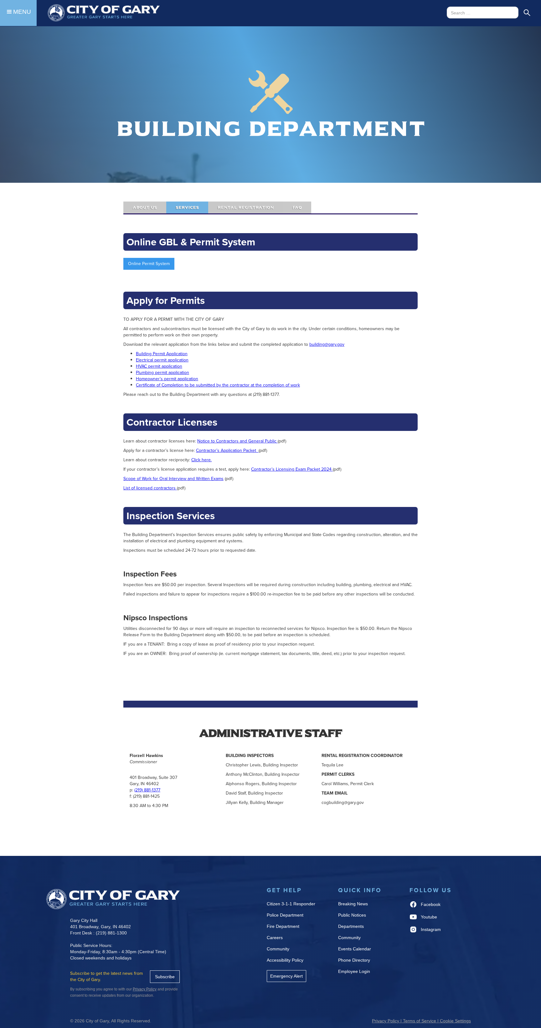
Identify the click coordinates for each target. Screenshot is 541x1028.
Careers (275, 937)
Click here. (201, 460)
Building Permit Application (162, 353)
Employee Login (354, 971)
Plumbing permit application (162, 372)
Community (278, 948)
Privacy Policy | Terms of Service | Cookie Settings (421, 1020)
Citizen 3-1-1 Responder (291, 903)
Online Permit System (149, 263)
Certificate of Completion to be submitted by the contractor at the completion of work (218, 385)
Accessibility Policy (285, 960)
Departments (351, 926)
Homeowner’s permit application (167, 379)
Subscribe (165, 976)
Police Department (285, 915)
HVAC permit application (159, 366)
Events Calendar (354, 948)
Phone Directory (354, 960)
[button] (18, 13)
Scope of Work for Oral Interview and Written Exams (173, 478)
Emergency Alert (286, 976)
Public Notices (352, 915)
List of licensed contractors (150, 488)
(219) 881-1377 (147, 790)
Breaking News (353, 903)
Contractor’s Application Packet (227, 450)
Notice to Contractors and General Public (237, 441)
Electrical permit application (162, 360)
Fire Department (283, 926)
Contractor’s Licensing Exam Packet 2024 (292, 469)
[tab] (144, 207)
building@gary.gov (326, 344)
